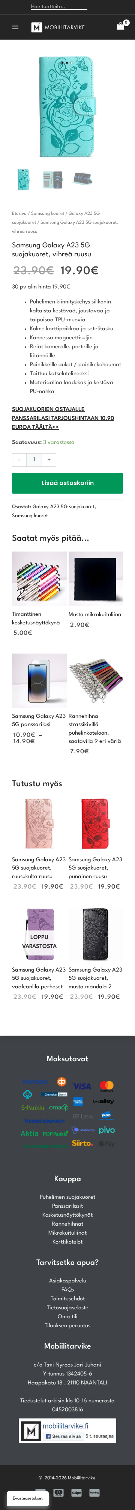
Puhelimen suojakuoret (67, 1197)
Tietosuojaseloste (67, 1308)
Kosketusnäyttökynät (67, 1215)
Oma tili (68, 1317)
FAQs (68, 1290)
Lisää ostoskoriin (68, 483)
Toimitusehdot (68, 1299)
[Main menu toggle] (15, 27)
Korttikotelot (67, 1242)
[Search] (97, 7)
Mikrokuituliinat (67, 1233)
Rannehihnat (67, 1224)
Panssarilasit (67, 1206)
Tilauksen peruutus (67, 1326)
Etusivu (19, 213)
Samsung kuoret (47, 213)
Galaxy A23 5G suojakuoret (63, 506)
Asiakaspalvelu (67, 1281)
